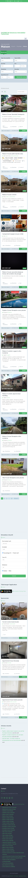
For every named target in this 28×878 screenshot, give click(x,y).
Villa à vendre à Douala (7, 835)
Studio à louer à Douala (7, 838)
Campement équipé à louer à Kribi (12, 234)
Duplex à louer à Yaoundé (7, 814)
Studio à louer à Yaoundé (7, 840)
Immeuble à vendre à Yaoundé (9, 826)
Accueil (13, 46)
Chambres (3, 69)
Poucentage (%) (7, 553)
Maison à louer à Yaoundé (7, 847)
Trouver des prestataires (7, 863)
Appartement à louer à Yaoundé (9, 807)
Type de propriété (5, 58)
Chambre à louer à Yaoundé (8, 812)
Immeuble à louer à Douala (8, 828)
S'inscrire (20, 1)
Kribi (6, 236)
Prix (15, 63)
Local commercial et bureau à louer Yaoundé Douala (13, 856)
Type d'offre (17, 58)
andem (7, 196)
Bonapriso (10, 312)
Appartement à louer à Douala (9, 809)
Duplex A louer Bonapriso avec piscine (14, 310)
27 (11, 498)
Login (16, 1)
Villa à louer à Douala (7, 833)
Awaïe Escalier (12, 623)
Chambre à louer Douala (7, 810)
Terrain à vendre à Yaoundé (8, 823)
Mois (10, 570)
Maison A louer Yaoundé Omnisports (13, 114)
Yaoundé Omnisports (16, 116)
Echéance (4, 564)
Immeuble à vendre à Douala (8, 824)
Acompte (4, 547)
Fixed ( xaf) (16, 553)
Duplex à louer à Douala (7, 816)
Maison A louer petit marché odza (12, 154)
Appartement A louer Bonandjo (10, 661)
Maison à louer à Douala (7, 845)
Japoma (8, 397)
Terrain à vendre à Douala (8, 821)
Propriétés (19, 46)
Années (5, 570)
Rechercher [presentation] (4, 52)
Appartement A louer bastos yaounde (12, 699)
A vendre (24, 347)
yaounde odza (12, 196)
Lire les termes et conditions (8, 866)
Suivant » (16, 498)
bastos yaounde (13, 701)
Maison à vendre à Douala (8, 849)
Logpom (8, 355)
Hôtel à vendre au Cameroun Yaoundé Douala (12, 857)
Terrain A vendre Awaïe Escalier (10, 622)
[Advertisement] (14, 16)
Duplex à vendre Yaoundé (8, 819)
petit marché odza (14, 155)
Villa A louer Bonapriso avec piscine (13, 477)
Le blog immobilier (6, 861)
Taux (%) (4, 557)
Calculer (14, 575)
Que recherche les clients (8, 864)
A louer (24, 110)
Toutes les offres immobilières (9, 859)
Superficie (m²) (4, 74)
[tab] (4, 52)
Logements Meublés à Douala (8, 842)
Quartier (3, 63)
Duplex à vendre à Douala (8, 817)
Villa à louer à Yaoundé (7, 831)
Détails (24, 130)
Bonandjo (9, 662)
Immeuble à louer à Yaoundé (8, 830)
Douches (17, 69)
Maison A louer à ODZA (9, 194)
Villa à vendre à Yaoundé (7, 837)
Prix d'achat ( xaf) (6, 541)
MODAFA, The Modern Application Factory (17, 876)
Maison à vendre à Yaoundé (8, 850)
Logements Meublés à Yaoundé (9, 844)
